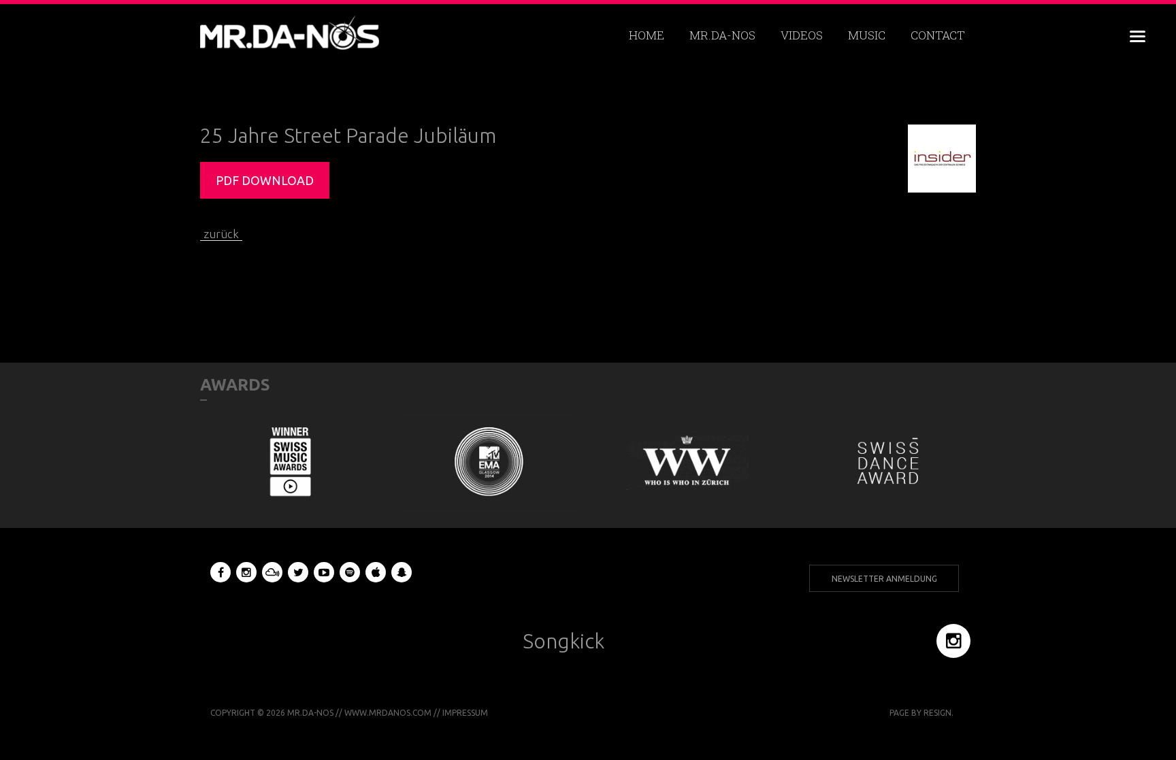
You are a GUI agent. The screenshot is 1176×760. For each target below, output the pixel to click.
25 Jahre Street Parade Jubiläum (348, 135)
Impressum (465, 712)
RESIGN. (938, 712)
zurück (221, 233)
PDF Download (265, 180)
